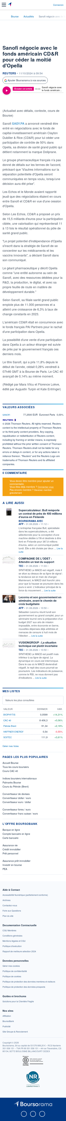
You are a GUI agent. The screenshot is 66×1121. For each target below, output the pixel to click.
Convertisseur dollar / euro (17, 798)
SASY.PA (18, 123)
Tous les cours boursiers (16, 767)
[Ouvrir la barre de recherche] (44, 5)
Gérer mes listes (11, 746)
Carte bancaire (10, 838)
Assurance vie (10, 845)
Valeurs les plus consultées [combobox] (19, 700)
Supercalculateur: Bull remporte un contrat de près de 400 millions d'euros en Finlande (40, 513)
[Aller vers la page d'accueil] (10, 4)
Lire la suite (50, 590)
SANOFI (6, 414)
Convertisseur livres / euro (17, 809)
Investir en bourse (12, 865)
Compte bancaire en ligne (16, 833)
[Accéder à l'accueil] (4, 16)
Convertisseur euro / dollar (17, 802)
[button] (4, 4)
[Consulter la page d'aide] (49, 5)
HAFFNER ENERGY (13, 731)
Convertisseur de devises (16, 794)
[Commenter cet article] (11, 102)
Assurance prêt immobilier (16, 861)
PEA (5, 869)
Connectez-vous (46, 486)
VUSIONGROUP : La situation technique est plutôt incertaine (38, 644)
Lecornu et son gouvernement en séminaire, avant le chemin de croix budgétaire (40, 600)
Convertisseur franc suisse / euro (20, 813)
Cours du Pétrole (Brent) (16, 786)
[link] (25, 894)
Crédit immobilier (12, 849)
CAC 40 (7, 720)
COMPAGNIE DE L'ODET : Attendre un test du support (36, 560)
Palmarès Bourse (12, 782)
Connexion (58, 5)
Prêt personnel (10, 853)
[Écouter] (7, 91)
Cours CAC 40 (10, 771)
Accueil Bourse (10, 763)
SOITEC (7, 737)
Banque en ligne (11, 829)
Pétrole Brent (9, 726)
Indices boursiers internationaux (20, 778)
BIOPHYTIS (9, 714)
